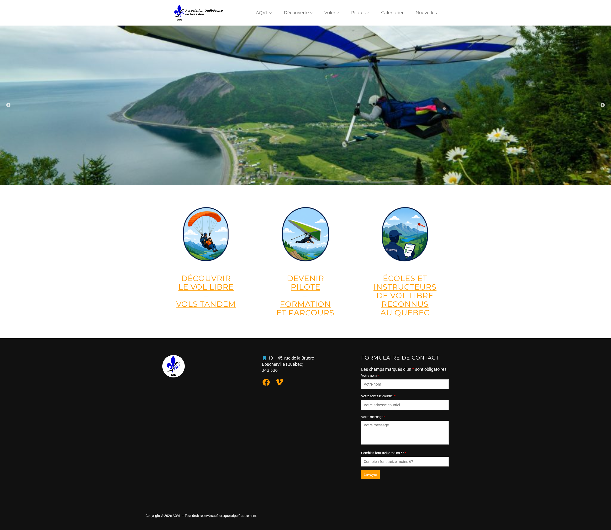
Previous (8, 105)
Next (602, 105)
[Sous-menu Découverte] (311, 12)
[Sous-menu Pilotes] (368, 12)
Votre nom (370, 375)
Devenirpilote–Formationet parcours (305, 295)
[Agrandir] (604, 31)
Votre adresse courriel (378, 396)
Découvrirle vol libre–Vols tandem (206, 291)
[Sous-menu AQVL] (270, 12)
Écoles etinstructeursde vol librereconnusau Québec (405, 295)
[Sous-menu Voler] (338, 12)
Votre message (373, 417)
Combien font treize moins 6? (383, 453)
